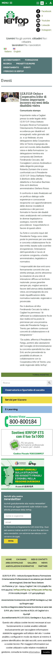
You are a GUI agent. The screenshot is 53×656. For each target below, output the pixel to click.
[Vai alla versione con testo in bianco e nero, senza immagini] (37, 2)
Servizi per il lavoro (15, 399)
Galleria (32, 563)
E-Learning (11, 409)
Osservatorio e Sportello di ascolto (25, 390)
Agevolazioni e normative (20, 566)
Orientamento (11, 67)
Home (9, 559)
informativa (34, 652)
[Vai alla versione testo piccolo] (46, 2)
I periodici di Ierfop (13, 71)
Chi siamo (21, 559)
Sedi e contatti (39, 559)
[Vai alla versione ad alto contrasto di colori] (42, 2)
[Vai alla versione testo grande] (50, 2)
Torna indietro (41, 375)
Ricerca (7, 63)
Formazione (31, 60)
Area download (14, 563)
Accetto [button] (46, 652)
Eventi (27, 67)
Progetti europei (25, 63)
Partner (42, 566)
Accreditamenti (11, 60)
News (44, 563)
